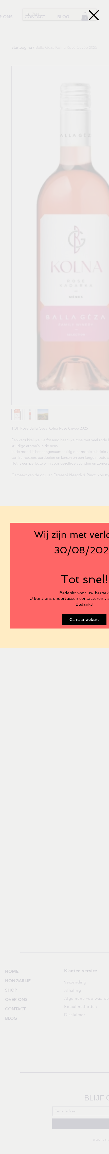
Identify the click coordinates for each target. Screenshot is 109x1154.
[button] (94, 15)
